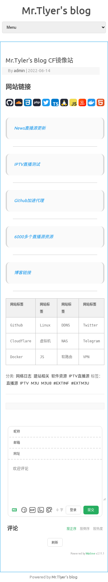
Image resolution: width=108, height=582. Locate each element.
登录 (73, 510)
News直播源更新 (30, 128)
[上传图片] (40, 509)
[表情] (24, 509)
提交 (91, 510)
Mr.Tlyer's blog (56, 10)
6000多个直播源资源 (33, 236)
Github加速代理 (29, 200)
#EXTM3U (80, 383)
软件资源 (59, 376)
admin (19, 70)
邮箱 (17, 442)
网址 (17, 453)
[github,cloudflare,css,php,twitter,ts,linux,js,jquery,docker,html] (55, 107)
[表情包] (32, 509)
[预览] (49, 509)
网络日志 (24, 376)
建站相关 (41, 376)
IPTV (25, 383)
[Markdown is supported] (15, 509)
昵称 (17, 431)
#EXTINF (61, 383)
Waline (90, 553)
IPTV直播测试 (27, 164)
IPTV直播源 (79, 376)
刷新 (55, 542)
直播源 (12, 383)
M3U (35, 383)
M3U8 (46, 383)
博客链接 (22, 272)
